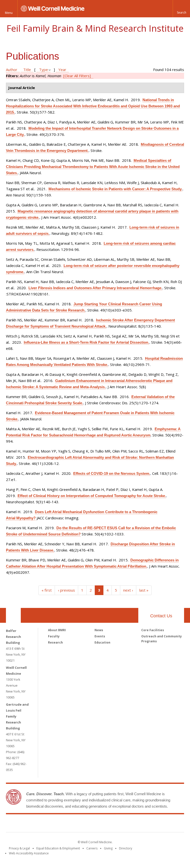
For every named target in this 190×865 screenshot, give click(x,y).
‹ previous (66, 590)
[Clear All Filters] (77, 75)
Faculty (54, 636)
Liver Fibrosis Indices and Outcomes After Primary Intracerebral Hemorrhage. (95, 288)
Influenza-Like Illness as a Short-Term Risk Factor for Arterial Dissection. (86, 342)
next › (128, 590)
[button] (181, 8)
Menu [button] (9, 13)
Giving (108, 848)
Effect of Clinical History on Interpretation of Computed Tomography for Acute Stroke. (92, 496)
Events (100, 636)
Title (27, 69)
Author (11, 69)
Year (62, 69)
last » (143, 590)
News (99, 630)
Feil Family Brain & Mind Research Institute (95, 28)
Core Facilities (152, 630)
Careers (91, 848)
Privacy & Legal (19, 848)
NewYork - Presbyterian (136, 824)
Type (43, 69)
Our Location (13, 615)
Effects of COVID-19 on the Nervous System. (111, 473)
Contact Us (161, 615)
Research (55, 642)
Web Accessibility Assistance (29, 853)
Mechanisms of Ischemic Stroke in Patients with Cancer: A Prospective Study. (115, 189)
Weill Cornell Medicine (59, 824)
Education (102, 642)
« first (47, 590)
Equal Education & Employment (58, 848)
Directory (125, 848)
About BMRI (57, 630)
